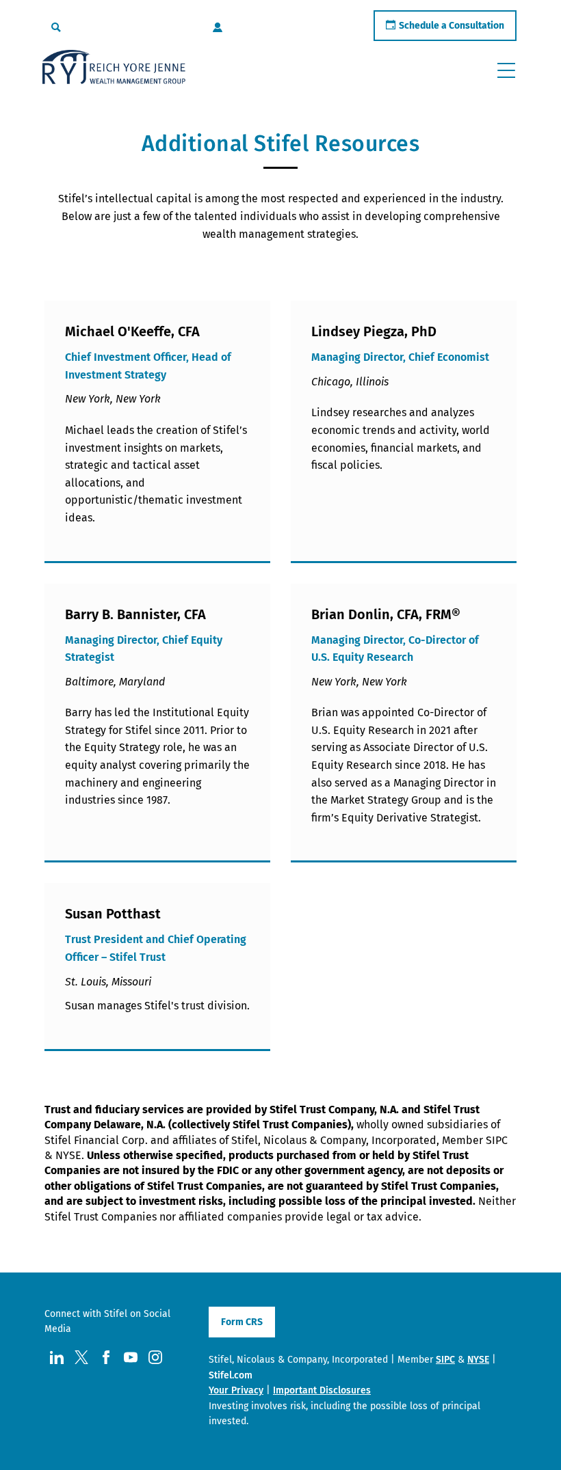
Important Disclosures (322, 1390)
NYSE (478, 1359)
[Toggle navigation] (506, 70)
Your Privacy (236, 1390)
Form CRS (242, 1322)
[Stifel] (113, 70)
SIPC (445, 1359)
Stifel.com (230, 1375)
